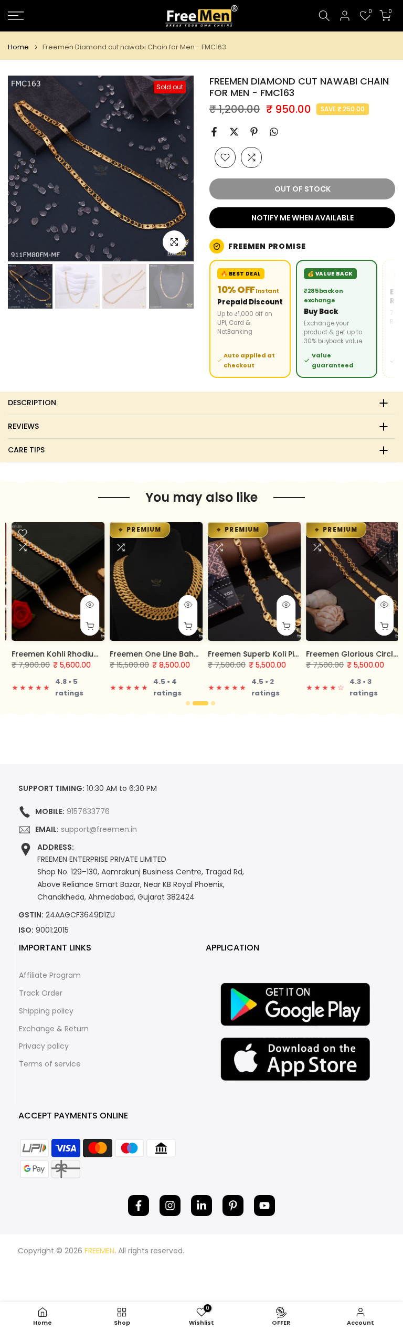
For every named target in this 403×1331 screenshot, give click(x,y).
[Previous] (25, 168)
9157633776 (88, 812)
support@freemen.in (99, 829)
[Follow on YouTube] (264, 1205)
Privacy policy (44, 1046)
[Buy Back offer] (336, 318)
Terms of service (50, 1064)
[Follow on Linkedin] (201, 1205)
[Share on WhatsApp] (274, 131)
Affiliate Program (50, 975)
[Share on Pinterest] (254, 131)
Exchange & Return (54, 1029)
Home (18, 47)
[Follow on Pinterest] (232, 1205)
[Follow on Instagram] (170, 1205)
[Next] (177, 168)
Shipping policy (46, 1011)
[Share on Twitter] (234, 131)
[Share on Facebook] (214, 131)
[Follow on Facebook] (138, 1205)
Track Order (40, 993)
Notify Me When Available (302, 218)
